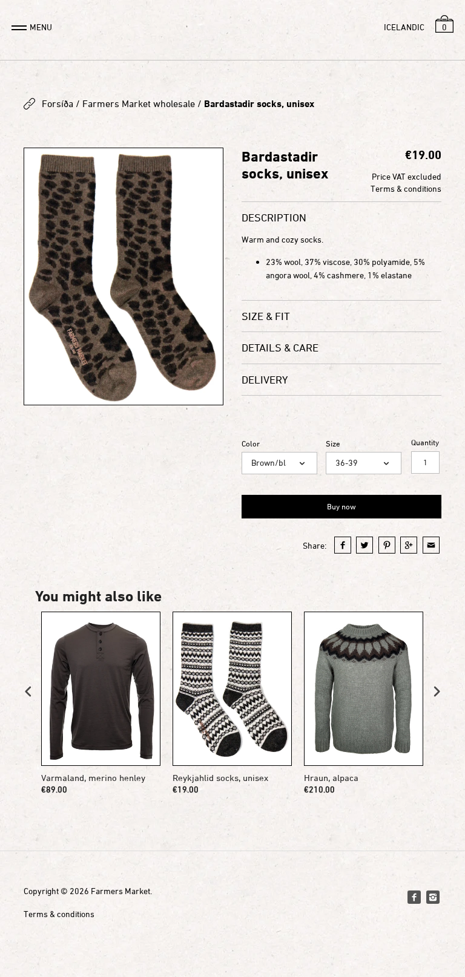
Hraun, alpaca (331, 778)
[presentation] (28, 691)
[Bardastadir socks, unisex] (123, 277)
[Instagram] (433, 897)
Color (251, 443)
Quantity (425, 442)
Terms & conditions (406, 188)
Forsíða (57, 103)
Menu (41, 27)
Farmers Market (120, 891)
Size (333, 443)
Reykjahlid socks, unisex (220, 778)
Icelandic (404, 27)
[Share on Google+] (408, 545)
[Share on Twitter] (364, 545)
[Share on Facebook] (342, 545)
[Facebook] (414, 897)
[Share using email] (431, 545)
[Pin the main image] (386, 545)
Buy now (341, 506)
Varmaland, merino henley (93, 778)
